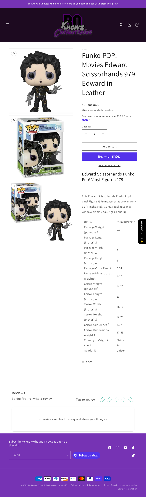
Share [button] (89, 361)
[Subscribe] (67, 455)
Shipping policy (129, 485)
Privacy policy (93, 485)
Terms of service (111, 485)
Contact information (127, 489)
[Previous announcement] (7, 4)
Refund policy (77, 485)
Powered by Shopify (58, 485)
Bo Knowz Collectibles (38, 485)
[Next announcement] (139, 4)
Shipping (86, 110)
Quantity (86, 126)
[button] (7, 25)
